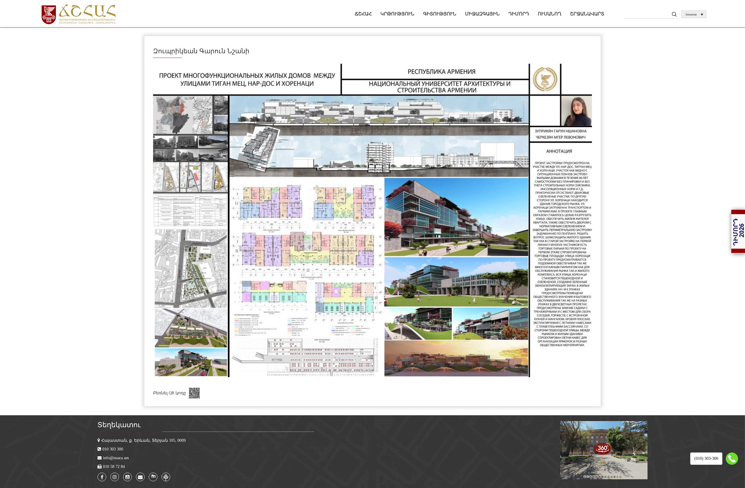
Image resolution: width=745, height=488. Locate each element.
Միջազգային (482, 13)
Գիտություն (439, 13)
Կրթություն (397, 13)
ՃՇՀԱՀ (363, 13)
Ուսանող (549, 13)
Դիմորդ (518, 13)
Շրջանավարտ (587, 13)
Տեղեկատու (119, 425)
